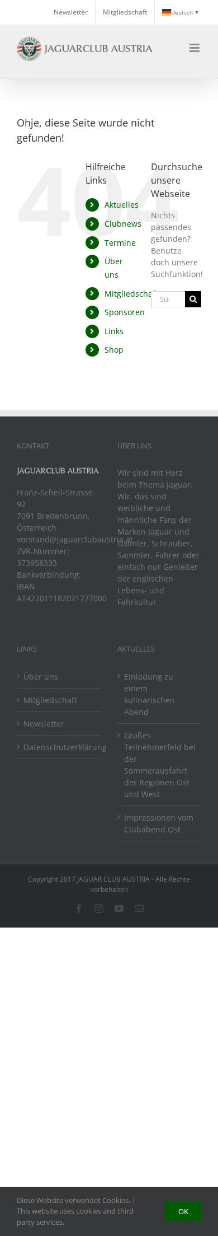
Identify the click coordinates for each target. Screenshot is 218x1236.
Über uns (40, 676)
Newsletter (43, 723)
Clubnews (123, 223)
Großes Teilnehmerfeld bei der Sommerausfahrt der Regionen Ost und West (160, 764)
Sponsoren (125, 312)
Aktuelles (122, 204)
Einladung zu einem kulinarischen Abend (149, 694)
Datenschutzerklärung (59, 747)
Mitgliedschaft (131, 293)
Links (114, 331)
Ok (183, 1211)
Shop (114, 349)
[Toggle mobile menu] (195, 48)
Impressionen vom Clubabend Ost (158, 823)
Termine (120, 242)
